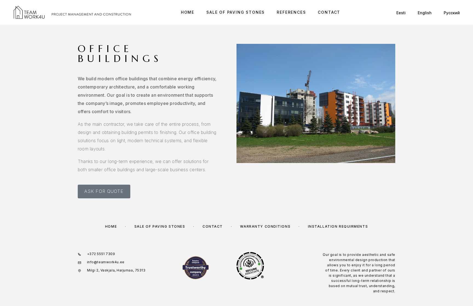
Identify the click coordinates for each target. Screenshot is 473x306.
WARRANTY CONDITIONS (265, 226)
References (291, 12)
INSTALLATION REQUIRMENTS (338, 226)
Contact (329, 12)
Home (187, 12)
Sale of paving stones (235, 12)
